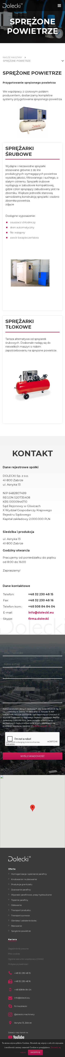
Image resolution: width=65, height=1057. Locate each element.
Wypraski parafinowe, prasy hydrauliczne (31, 895)
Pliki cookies (14, 954)
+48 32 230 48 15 (22, 973)
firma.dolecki (38, 618)
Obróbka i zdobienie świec (24, 920)
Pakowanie (16, 926)
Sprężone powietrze (21, 931)
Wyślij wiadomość (32, 756)
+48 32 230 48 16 (22, 981)
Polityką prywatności (41, 726)
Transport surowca (20, 915)
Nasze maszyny (12, 57)
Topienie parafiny (19, 900)
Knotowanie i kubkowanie (24, 879)
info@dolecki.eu (41, 612)
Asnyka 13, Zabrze (23, 1022)
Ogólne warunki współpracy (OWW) (26, 959)
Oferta (12, 869)
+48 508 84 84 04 (22, 989)
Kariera (12, 939)
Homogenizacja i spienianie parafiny (29, 874)
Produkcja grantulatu (21, 884)
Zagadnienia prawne (18, 948)
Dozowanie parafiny (21, 889)
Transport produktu (21, 910)
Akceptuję (35, 1052)
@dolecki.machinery (24, 1014)
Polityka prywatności (18, 964)
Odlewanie (16, 905)
